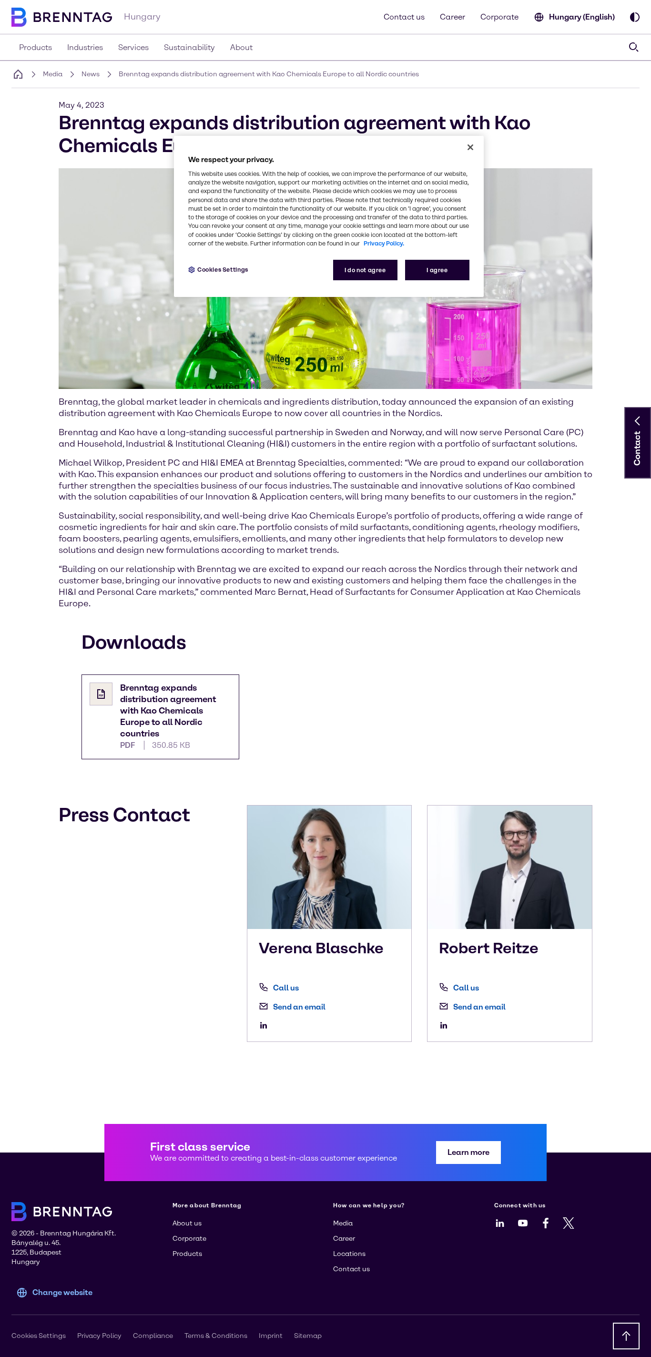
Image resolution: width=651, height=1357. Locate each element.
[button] (637, 421)
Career (452, 16)
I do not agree (365, 270)
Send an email (299, 1006)
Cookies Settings (222, 269)
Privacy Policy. (384, 243)
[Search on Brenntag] (634, 47)
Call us (286, 987)
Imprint (271, 1336)
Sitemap (308, 1336)
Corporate (499, 16)
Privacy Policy (99, 1336)
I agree (437, 270)
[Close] (470, 147)
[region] (329, 216)
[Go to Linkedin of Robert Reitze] (446, 1025)
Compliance (153, 1336)
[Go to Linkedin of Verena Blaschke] (266, 1025)
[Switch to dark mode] (635, 17)
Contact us (404, 16)
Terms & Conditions (215, 1336)
